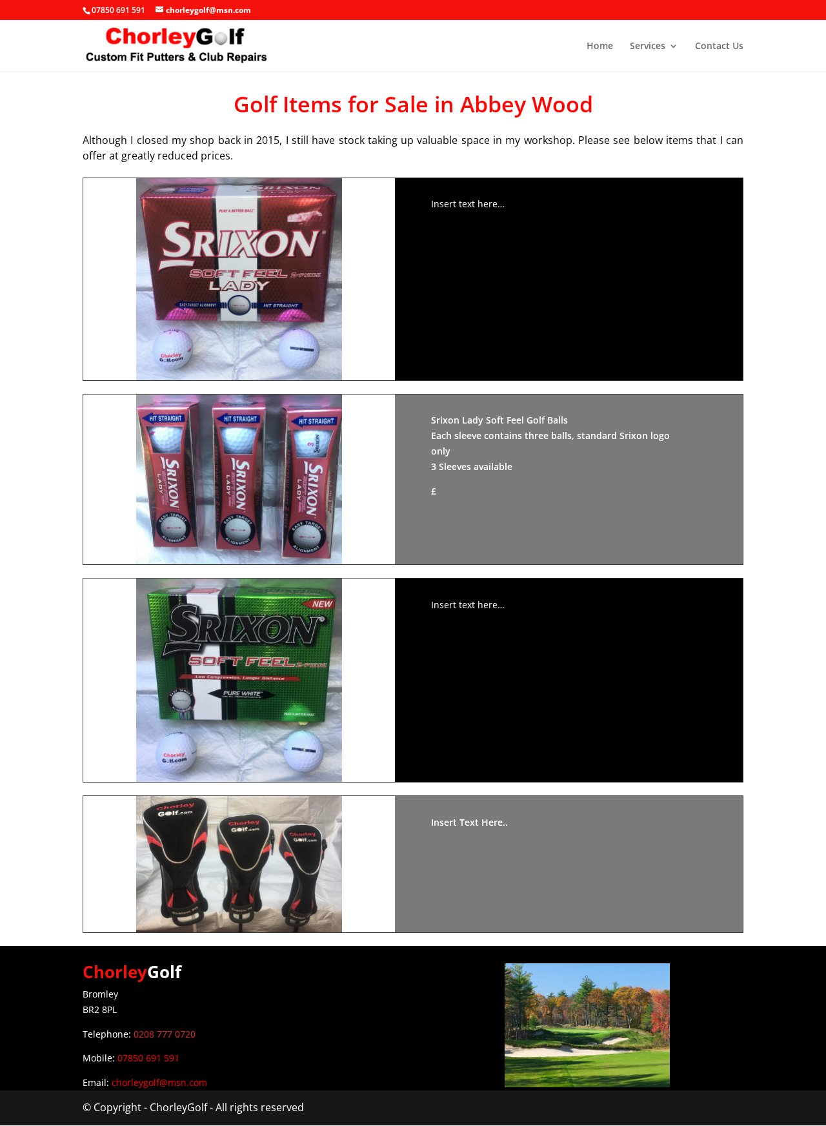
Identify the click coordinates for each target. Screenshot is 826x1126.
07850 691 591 (148, 1058)
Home (600, 46)
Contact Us (719, 46)
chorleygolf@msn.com (159, 1082)
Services (647, 46)
